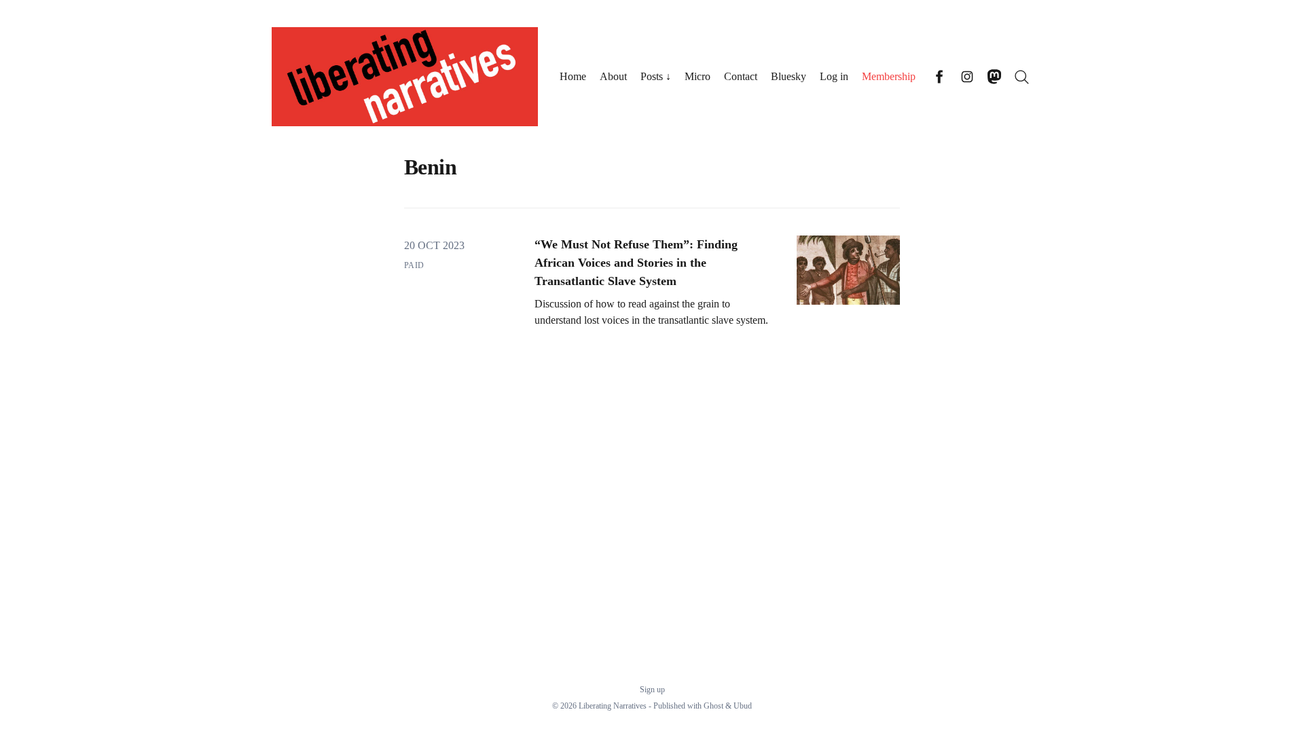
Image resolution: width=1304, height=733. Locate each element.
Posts (651, 76)
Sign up (652, 689)
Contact (740, 76)
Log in (834, 76)
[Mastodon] (994, 77)
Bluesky (788, 76)
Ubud (743, 706)
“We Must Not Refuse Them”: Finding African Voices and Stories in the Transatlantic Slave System (636, 263)
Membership (889, 76)
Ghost (713, 706)
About (613, 76)
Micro (697, 76)
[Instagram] (967, 77)
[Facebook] (940, 77)
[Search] (1021, 77)
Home (573, 76)
